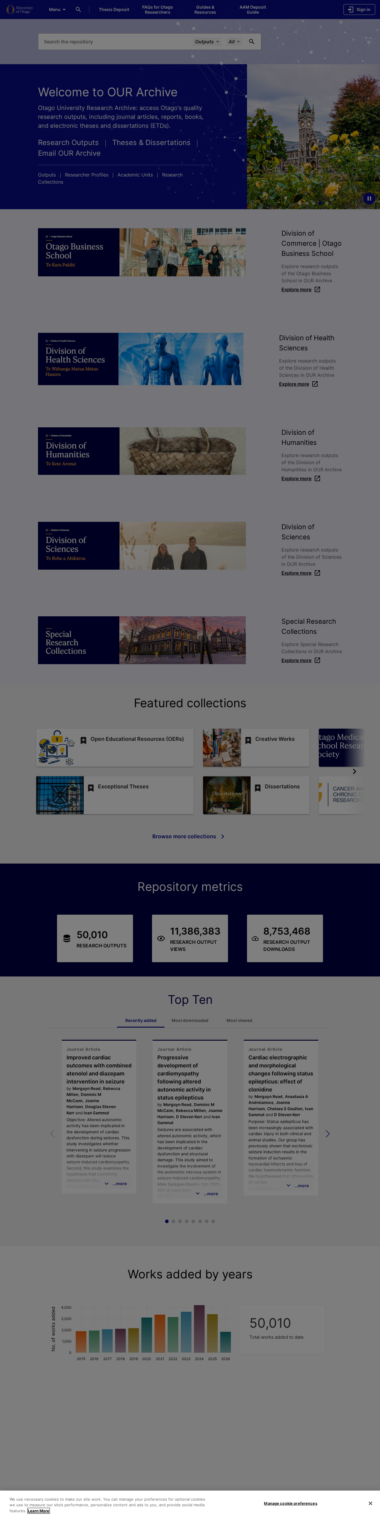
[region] (190, 1504)
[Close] (370, 1503)
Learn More (38, 1510)
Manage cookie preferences (290, 1503)
